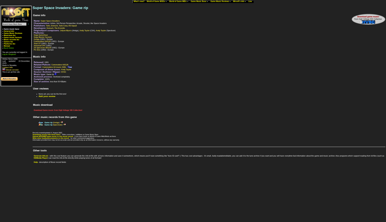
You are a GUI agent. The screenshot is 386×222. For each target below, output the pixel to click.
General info (9, 31)
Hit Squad (72, 26)
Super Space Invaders (50, 21)
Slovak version (12, 70)
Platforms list (9, 44)
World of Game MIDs (178, 1)
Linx (250, 1)
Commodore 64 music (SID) (54, 67)
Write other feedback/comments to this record (51, 138)
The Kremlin (59, 28)
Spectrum (57, 125)
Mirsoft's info (239, 1)
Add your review (47, 96)
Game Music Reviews (219, 1)
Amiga (36, 39)
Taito (48, 26)
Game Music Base (199, 1)
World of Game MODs (156, 1)
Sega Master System (43, 37)
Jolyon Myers (66, 31)
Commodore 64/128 (42, 41)
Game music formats (13, 37)
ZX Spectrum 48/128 (42, 48)
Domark (54, 26)
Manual (7, 46)
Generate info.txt (41, 156)
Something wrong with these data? (47, 134)
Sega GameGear (41, 35)
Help (36, 162)
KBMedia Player (41, 158)
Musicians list (10, 35)
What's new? (140, 1)
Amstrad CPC (40, 46)
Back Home (9, 48)
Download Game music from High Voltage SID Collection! (58, 110)
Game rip (48, 123)
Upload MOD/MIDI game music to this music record (53, 136)
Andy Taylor (84, 31)
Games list (8, 42)
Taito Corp (63, 26)
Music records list (11, 40)
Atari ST (37, 43)
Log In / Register (9, 54)
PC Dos (37, 50)
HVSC (63, 72)
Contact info (7, 67)
